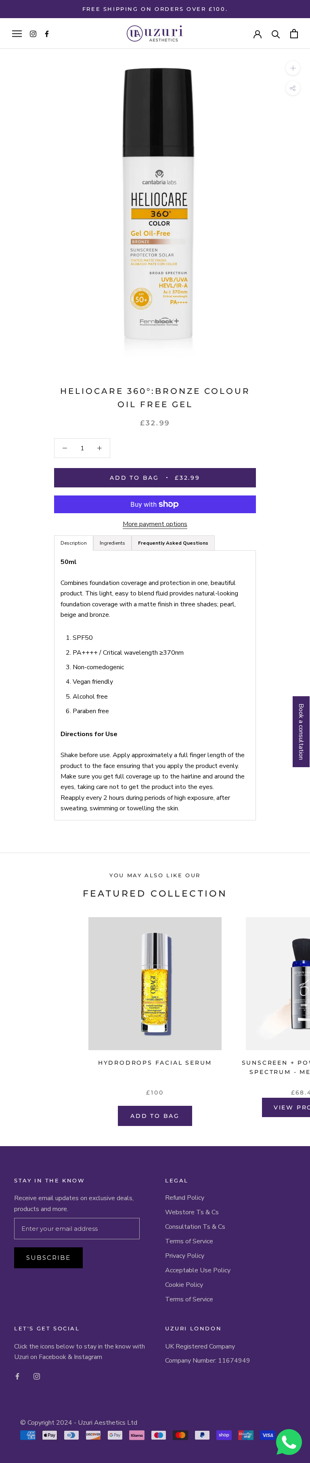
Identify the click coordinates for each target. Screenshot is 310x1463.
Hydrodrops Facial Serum (155, 1062)
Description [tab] (74, 543)
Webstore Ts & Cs (192, 1212)
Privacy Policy (184, 1255)
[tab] (173, 543)
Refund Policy (184, 1197)
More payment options (155, 524)
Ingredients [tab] (112, 543)
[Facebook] (17, 1376)
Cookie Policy (184, 1284)
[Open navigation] (17, 33)
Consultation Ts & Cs (195, 1226)
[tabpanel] (155, 685)
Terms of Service (189, 1241)
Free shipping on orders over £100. (155, 9)
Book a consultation (301, 731)
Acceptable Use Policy (197, 1270)
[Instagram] (37, 1376)
